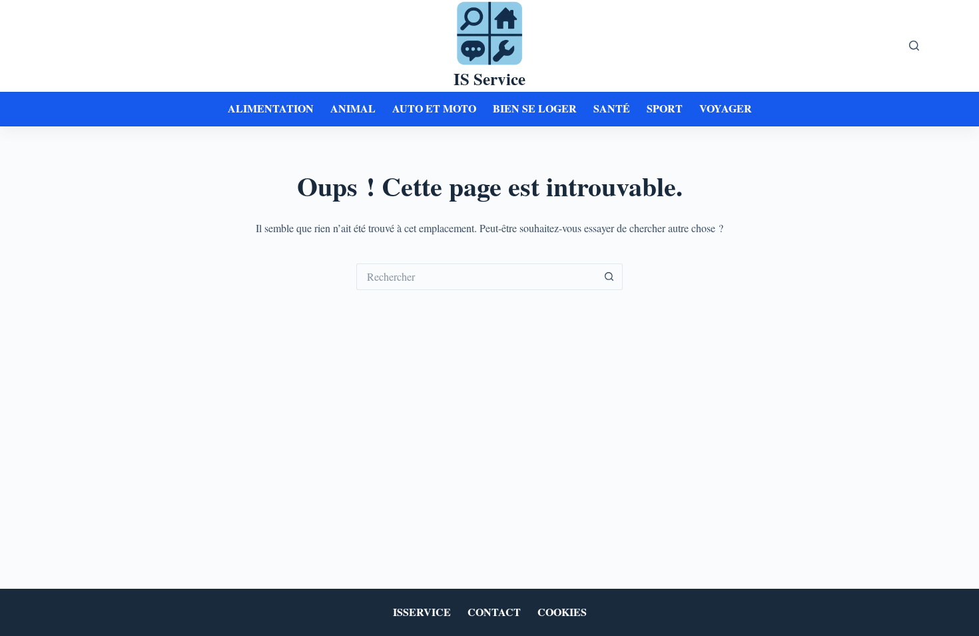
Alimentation (271, 108)
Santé (611, 108)
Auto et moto (434, 108)
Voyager (725, 108)
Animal (353, 108)
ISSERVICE (422, 612)
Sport (665, 108)
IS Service (489, 79)
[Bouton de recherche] (609, 276)
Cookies (562, 612)
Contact (494, 612)
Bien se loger (535, 108)
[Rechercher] (914, 46)
